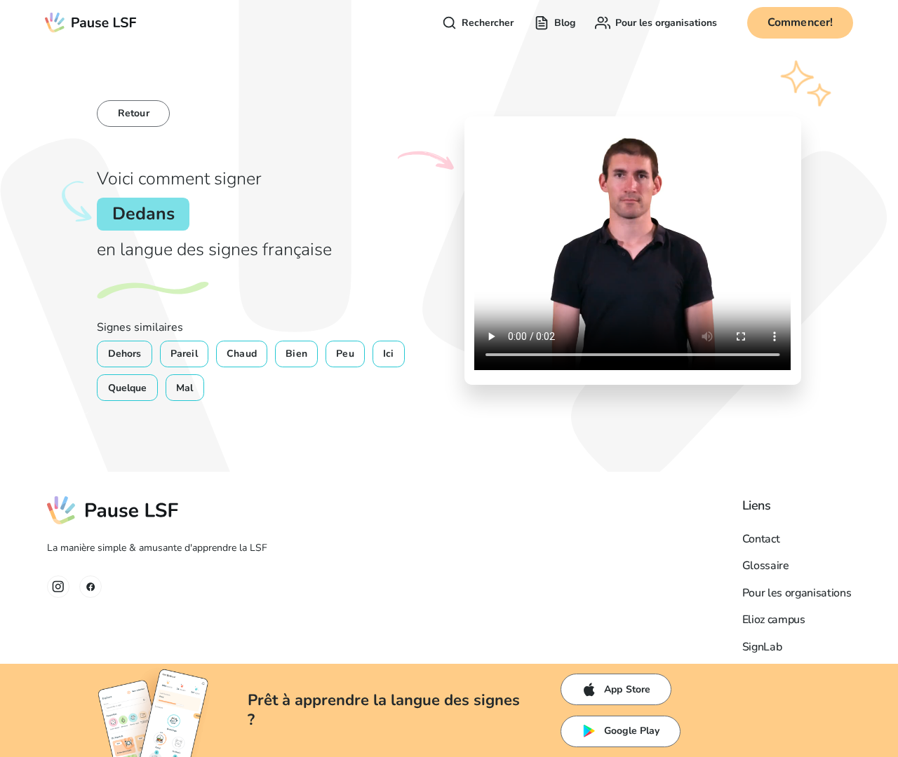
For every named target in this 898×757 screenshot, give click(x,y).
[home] (91, 23)
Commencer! (800, 22)
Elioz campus (773, 619)
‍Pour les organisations (797, 593)
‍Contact (761, 539)
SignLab (762, 647)
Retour (133, 113)
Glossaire (765, 565)
